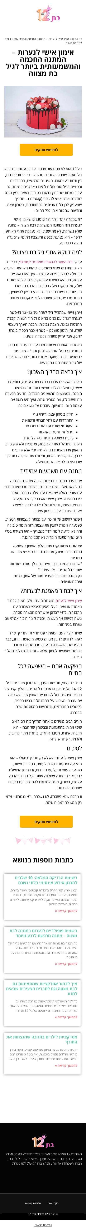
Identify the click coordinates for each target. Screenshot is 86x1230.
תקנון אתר (53, 1203)
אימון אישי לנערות (69, 600)
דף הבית (77, 39)
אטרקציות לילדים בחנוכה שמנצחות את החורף (41, 1039)
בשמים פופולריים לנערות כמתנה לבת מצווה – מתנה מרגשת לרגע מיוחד (43, 933)
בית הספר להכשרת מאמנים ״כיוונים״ (46, 261)
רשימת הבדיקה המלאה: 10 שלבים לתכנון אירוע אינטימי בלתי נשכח (46, 880)
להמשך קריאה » (66, 911)
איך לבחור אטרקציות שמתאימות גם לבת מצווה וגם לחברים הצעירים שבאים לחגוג (41, 988)
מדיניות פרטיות (33, 1203)
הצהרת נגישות (43, 1225)
